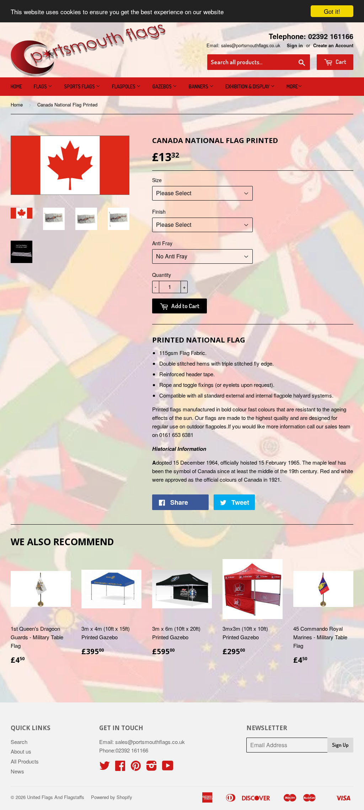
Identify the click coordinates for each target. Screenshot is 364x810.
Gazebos (162, 86)
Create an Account (333, 45)
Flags (41, 86)
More (292, 86)
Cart (340, 61)
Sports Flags (80, 86)
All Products (25, 761)
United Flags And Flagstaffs (55, 797)
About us (21, 751)
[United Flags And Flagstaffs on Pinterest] (135, 767)
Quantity (161, 274)
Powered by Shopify (111, 797)
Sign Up (340, 744)
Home (16, 86)
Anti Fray (162, 243)
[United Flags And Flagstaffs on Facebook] (120, 767)
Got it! (332, 11)
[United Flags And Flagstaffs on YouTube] (167, 767)
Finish (159, 211)
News (17, 771)
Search (19, 741)
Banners (199, 86)
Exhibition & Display (248, 86)
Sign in (295, 45)
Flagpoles (124, 86)
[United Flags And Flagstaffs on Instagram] (151, 767)
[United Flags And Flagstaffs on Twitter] (104, 767)
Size (157, 180)
